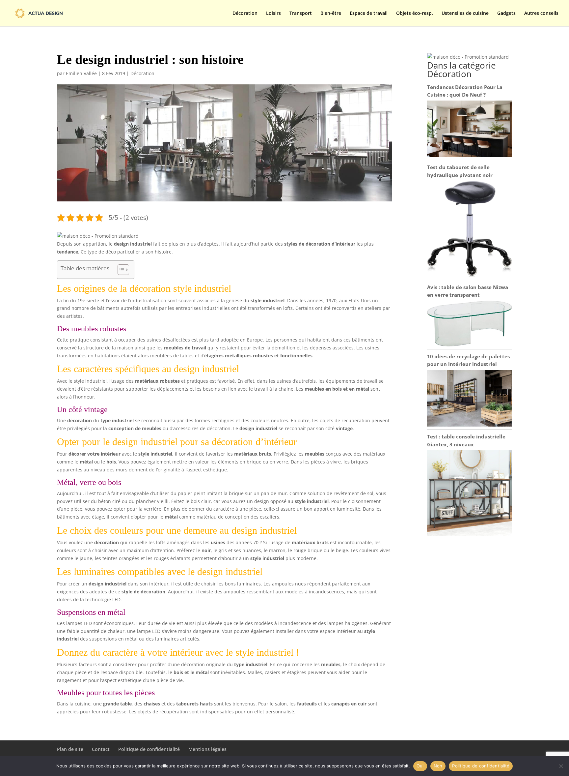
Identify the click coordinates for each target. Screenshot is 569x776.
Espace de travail (369, 13)
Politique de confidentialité (149, 749)
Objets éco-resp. (414, 13)
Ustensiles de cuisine (465, 13)
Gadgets (506, 13)
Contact (101, 749)
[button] (98, 236)
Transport (300, 13)
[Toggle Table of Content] (120, 269)
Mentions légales (207, 749)
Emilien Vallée (81, 73)
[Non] (560, 766)
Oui (420, 765)
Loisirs (273, 13)
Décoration (244, 13)
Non (438, 765)
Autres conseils (541, 13)
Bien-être (330, 13)
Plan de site (70, 749)
